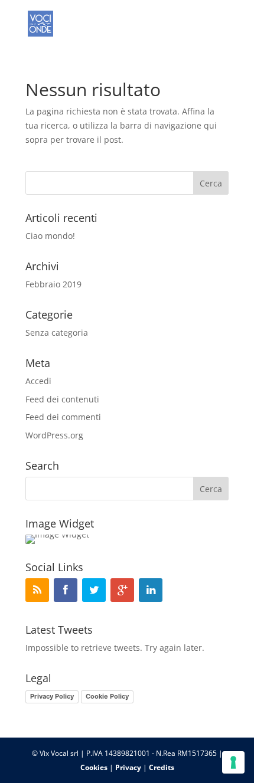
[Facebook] (65, 590)
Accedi (38, 380)
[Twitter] (94, 590)
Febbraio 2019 (53, 284)
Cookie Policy (107, 696)
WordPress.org (54, 435)
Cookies (94, 767)
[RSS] (37, 590)
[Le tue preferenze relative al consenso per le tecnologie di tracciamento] (233, 762)
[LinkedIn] (150, 590)
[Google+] (122, 590)
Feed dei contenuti (62, 399)
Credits (161, 767)
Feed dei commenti (63, 416)
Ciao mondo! (50, 235)
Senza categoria (56, 332)
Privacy (128, 767)
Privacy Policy (52, 696)
